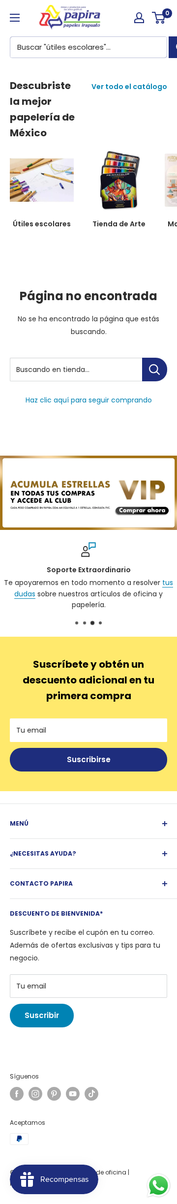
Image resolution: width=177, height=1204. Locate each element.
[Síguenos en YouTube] (73, 1094)
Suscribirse (89, 759)
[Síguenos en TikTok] (91, 1094)
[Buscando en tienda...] (154, 369)
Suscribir (42, 1015)
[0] (159, 18)
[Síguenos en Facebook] (17, 1094)
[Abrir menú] (15, 18)
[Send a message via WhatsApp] (158, 1185)
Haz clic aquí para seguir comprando (89, 400)
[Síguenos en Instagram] (35, 1094)
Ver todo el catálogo (129, 87)
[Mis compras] (139, 17)
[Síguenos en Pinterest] (54, 1094)
